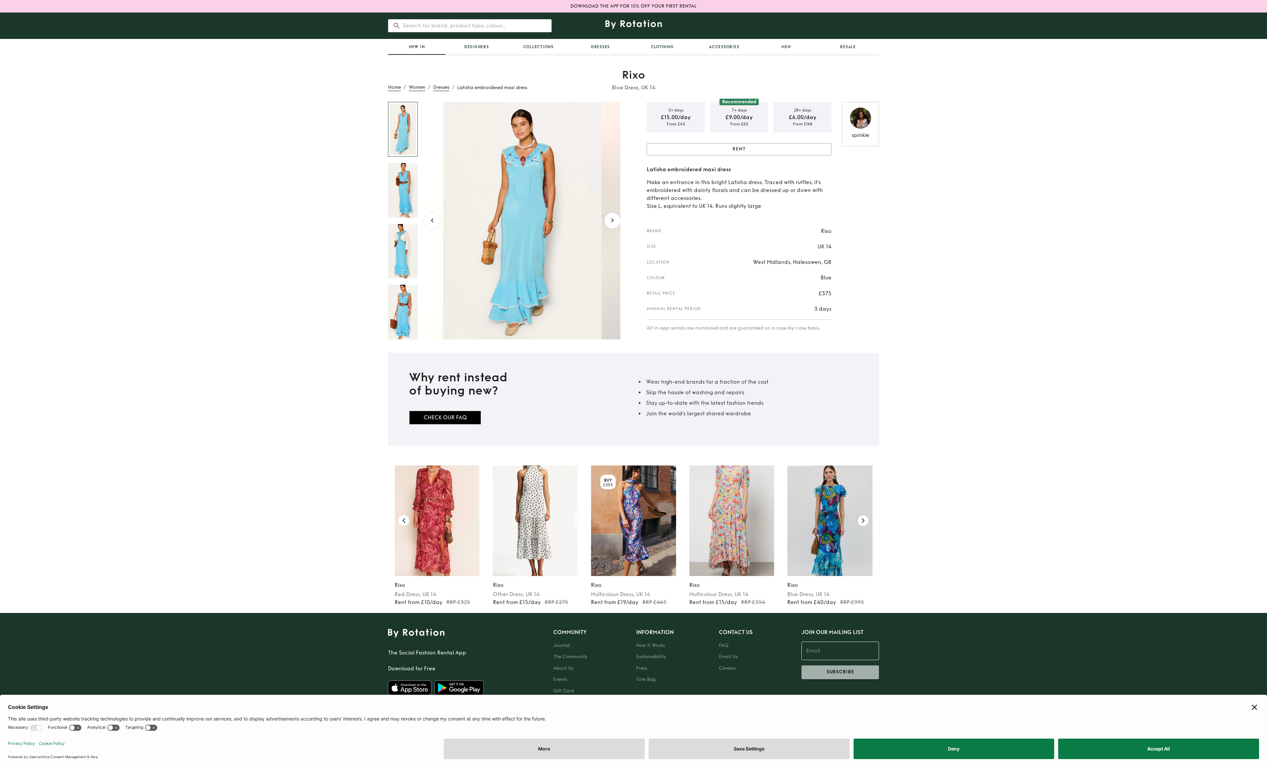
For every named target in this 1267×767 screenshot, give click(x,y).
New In (417, 47)
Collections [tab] (538, 47)
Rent (739, 149)
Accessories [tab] (724, 47)
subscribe (840, 672)
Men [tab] (786, 47)
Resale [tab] (848, 47)
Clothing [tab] (662, 47)
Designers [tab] (476, 47)
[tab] (416, 47)
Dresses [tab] (600, 47)
